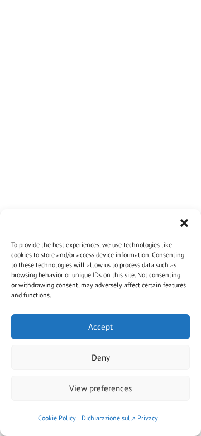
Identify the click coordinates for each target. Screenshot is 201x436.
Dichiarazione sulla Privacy (120, 418)
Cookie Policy (57, 418)
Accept (100, 326)
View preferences (100, 388)
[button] (184, 223)
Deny (101, 357)
